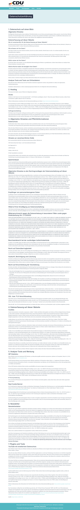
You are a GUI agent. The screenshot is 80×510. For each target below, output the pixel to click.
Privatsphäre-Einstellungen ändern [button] (25, 508)
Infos (33, 8)
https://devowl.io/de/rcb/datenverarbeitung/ (18, 389)
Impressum (36, 506)
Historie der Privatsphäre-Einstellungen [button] (42, 508)
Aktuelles (11, 8)
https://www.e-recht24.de (17, 496)
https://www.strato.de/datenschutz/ (50, 101)
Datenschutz (43, 506)
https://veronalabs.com (21, 358)
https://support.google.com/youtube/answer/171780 (20, 468)
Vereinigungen (25, 8)
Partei (17, 8)
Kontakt (39, 8)
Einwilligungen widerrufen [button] (57, 508)
